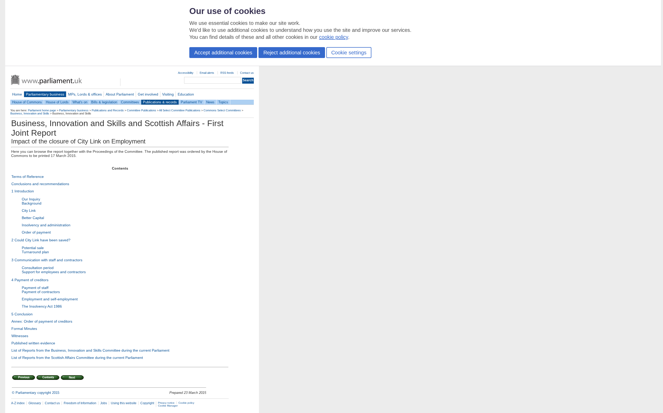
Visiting (168, 94)
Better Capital (33, 218)
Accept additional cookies (223, 52)
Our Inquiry (31, 199)
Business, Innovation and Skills (29, 113)
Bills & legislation (104, 102)
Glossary (34, 403)
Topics (223, 102)
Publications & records (160, 102)
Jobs (103, 403)
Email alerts (207, 72)
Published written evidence (33, 343)
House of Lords (57, 102)
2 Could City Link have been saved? (40, 240)
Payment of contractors (41, 292)
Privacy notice (166, 402)
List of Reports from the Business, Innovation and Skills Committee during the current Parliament (90, 350)
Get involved (148, 94)
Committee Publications (141, 110)
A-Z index (18, 403)
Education (186, 94)
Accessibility (185, 72)
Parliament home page (42, 110)
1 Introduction (22, 191)
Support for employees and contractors (54, 272)
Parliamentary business (45, 94)
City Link (29, 210)
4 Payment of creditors (29, 280)
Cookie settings (348, 52)
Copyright (147, 403)
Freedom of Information (80, 403)
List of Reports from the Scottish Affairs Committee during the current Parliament (77, 358)
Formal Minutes (24, 329)
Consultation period (38, 268)
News (210, 102)
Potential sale (33, 248)
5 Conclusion (22, 314)
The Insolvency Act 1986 (42, 306)
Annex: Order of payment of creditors (41, 321)
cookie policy (333, 37)
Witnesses (19, 336)
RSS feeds (227, 72)
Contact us (247, 72)
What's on (80, 102)
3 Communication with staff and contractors (46, 260)
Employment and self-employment (50, 299)
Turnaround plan (35, 252)
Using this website (123, 403)
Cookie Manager (168, 405)
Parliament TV (191, 102)
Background (31, 203)
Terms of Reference (27, 177)
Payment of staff (35, 288)
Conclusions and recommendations (40, 184)
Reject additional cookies (291, 52)
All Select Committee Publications (179, 110)
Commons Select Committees (222, 110)
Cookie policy (186, 402)
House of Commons (27, 102)
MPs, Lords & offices (85, 94)
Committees (130, 102)
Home (17, 94)
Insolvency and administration (46, 225)
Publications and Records (108, 110)
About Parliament (120, 94)
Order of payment (36, 232)
